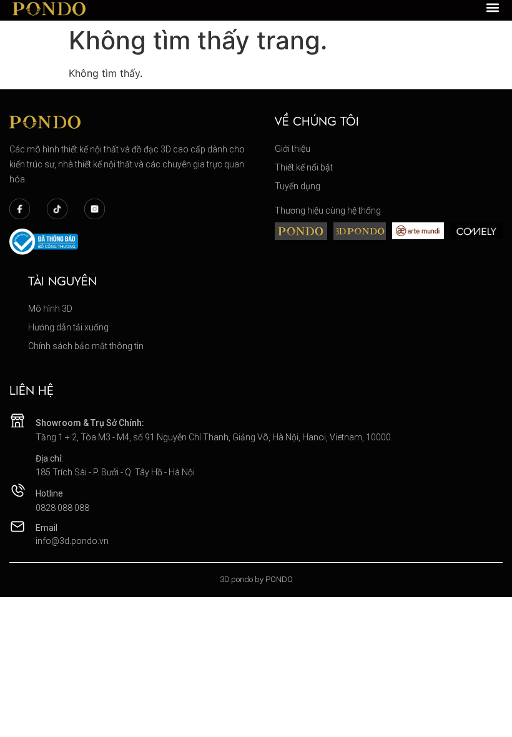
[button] (493, 7)
